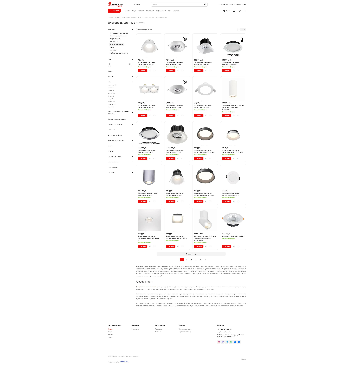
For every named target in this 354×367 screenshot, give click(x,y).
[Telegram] (227, 342)
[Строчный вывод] (241, 29)
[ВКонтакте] (235, 342)
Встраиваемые (115, 39)
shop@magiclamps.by (224, 332)
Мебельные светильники (119, 53)
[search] (205, 4)
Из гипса (113, 50)
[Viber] (223, 342)
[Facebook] (239, 342)
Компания (135, 325)
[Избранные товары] (240, 11)
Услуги (110, 337)
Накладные (114, 41)
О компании (135, 329)
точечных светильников (147, 287)
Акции (110, 332)
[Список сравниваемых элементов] (234, 11)
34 (201, 260)
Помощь (182, 325)
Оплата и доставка (185, 329)
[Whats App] (231, 342)
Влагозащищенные (116, 44)
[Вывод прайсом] (244, 29)
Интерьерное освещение (119, 33)
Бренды (110, 334)
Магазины (158, 332)
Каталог (110, 329)
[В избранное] (150, 71)
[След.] (205, 259)
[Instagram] (219, 342)
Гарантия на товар (185, 332)
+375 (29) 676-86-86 (226, 4)
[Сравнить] (154, 71)
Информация (160, 325)
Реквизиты (158, 329)
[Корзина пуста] (245, 11)
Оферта (243, 359)
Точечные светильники (118, 36)
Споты (112, 47)
